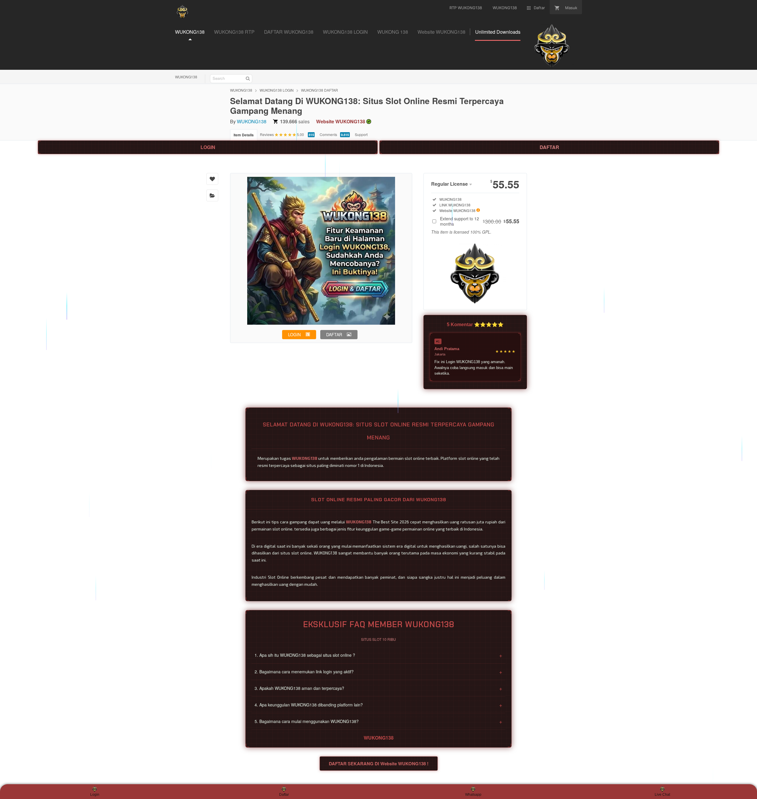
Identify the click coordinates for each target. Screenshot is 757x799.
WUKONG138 (186, 76)
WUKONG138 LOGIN (277, 90)
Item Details (244, 135)
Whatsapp (473, 794)
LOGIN (207, 147)
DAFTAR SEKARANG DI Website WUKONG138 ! (378, 763)
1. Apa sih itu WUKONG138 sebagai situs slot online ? (378, 655)
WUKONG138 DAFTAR (319, 90)
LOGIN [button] (294, 334)
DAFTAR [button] (334, 334)
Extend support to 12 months (479, 221)
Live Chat (662, 794)
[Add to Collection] (212, 195)
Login (94, 794)
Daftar (284, 794)
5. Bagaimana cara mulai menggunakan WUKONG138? (378, 721)
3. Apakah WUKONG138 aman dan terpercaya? (378, 688)
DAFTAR (549, 147)
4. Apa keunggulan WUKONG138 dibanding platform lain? (378, 705)
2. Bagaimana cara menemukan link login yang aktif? (378, 671)
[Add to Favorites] (212, 179)
